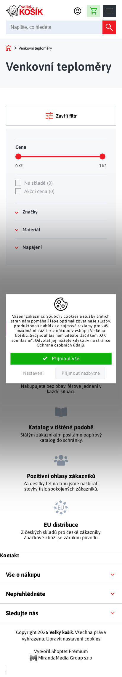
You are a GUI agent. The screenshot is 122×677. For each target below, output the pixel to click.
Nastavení (33, 373)
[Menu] (109, 11)
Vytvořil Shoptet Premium (61, 651)
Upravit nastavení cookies (73, 638)
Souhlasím (61, 359)
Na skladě (37, 183)
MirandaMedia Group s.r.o (64, 657)
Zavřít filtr (66, 115)
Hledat (109, 27)
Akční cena (38, 191)
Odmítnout (80, 373)
